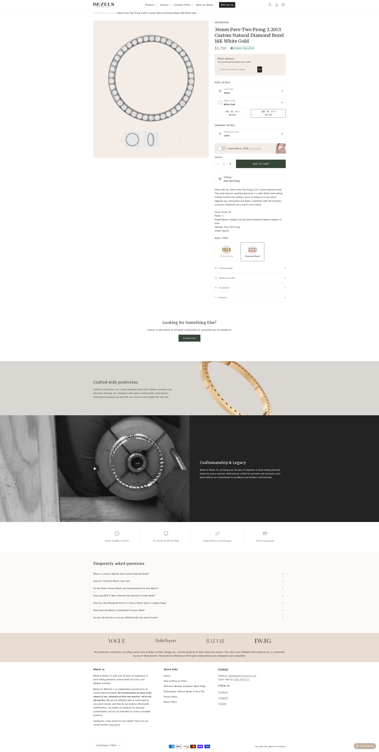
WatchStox (114, 725)
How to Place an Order (175, 681)
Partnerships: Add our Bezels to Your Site (184, 691)
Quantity (219, 157)
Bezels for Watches (278, 746)
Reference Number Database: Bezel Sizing (184, 686)
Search (167, 676)
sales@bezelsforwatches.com (242, 676)
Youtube (222, 703)
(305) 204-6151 (242, 679)
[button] (151, 5)
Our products (109, 13)
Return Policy (170, 702)
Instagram (223, 698)
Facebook (223, 692)
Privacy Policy (170, 696)
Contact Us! (189, 338)
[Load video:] (95, 468)
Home (96, 13)
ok (259, 69)
